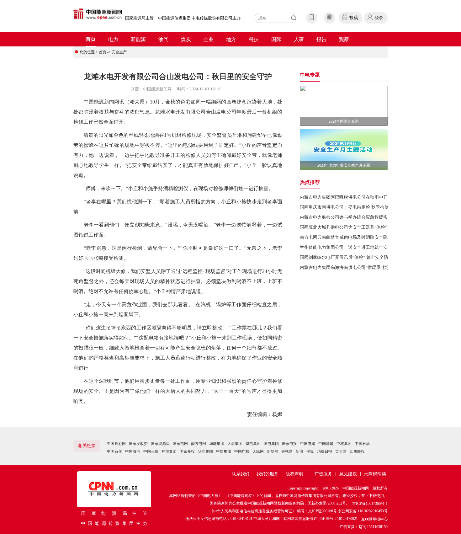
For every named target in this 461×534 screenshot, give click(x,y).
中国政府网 (116, 443)
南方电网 (198, 443)
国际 (276, 39)
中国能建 (325, 443)
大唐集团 (234, 443)
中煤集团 (223, 451)
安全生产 (119, 52)
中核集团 (344, 443)
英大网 (341, 451)
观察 (344, 39)
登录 (378, 17)
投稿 (353, 17)
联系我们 (240, 474)
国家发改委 (138, 443)
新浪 (299, 451)
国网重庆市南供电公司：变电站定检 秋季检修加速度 (351, 207)
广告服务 (323, 474)
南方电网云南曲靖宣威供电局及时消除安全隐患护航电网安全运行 (363, 237)
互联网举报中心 (374, 519)
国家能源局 (160, 443)
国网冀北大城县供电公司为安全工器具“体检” (343, 227)
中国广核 (241, 451)
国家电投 (289, 443)
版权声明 (294, 474)
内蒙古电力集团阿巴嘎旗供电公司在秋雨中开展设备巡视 (355, 197)
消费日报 (324, 451)
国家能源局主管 (139, 18)
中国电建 (307, 443)
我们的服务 (267, 474)
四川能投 (357, 451)
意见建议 (348, 474)
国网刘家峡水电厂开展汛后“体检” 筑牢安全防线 (346, 257)
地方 (231, 39)
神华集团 (169, 451)
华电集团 (253, 443)
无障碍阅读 (375, 474)
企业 (209, 39)
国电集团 (271, 443)
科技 (254, 39)
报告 (321, 39)
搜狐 (310, 451)
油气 (163, 39)
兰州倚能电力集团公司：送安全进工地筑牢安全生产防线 (355, 247)
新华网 (272, 451)
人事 (299, 39)
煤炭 (186, 39)
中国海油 (132, 451)
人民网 (258, 451)
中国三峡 (150, 451)
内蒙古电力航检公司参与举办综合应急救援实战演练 (350, 217)
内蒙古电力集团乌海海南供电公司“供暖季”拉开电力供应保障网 (361, 267)
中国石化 (114, 451)
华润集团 (205, 451)
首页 (91, 39)
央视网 (287, 451)
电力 (113, 39)
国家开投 (187, 451)
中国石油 (362, 443)
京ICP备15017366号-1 (370, 503)
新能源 (138, 39)
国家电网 (180, 443)
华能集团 (216, 443)
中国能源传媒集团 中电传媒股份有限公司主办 (199, 18)
